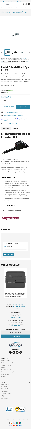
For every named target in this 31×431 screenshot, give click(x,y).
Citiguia (27, 8)
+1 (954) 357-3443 (15, 326)
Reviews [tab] (15, 128)
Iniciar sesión (5, 384)
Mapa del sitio (5, 374)
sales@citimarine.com (23, 1)
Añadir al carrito (8, 107)
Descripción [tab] (6, 128)
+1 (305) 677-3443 (15, 317)
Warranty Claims (5, 367)
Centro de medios (6, 393)
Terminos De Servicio (7, 369)
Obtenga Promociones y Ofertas (15, 329)
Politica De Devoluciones (8, 363)
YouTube (17, 352)
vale (2, 61)
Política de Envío (6, 365)
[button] (2, 4)
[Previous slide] (2, 52)
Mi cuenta (4, 386)
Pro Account (4, 391)
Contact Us (4, 398)
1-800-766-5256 (8, 1)
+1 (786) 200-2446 (19, 306)
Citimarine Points (6, 389)
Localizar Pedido (20, 8)
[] (23, 4)
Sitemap (3, 376)
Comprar (23, 107)
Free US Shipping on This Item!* (13, 112)
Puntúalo (8, 254)
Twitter (13, 352)
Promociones (4, 8)
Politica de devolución (10, 123)
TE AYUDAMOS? (15, 336)
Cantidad (3, 100)
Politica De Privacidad (7, 372)
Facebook (10, 352)
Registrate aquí (15, 332)
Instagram (20, 352)
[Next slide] (28, 52)
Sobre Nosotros (12, 8)
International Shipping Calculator (13, 115)
